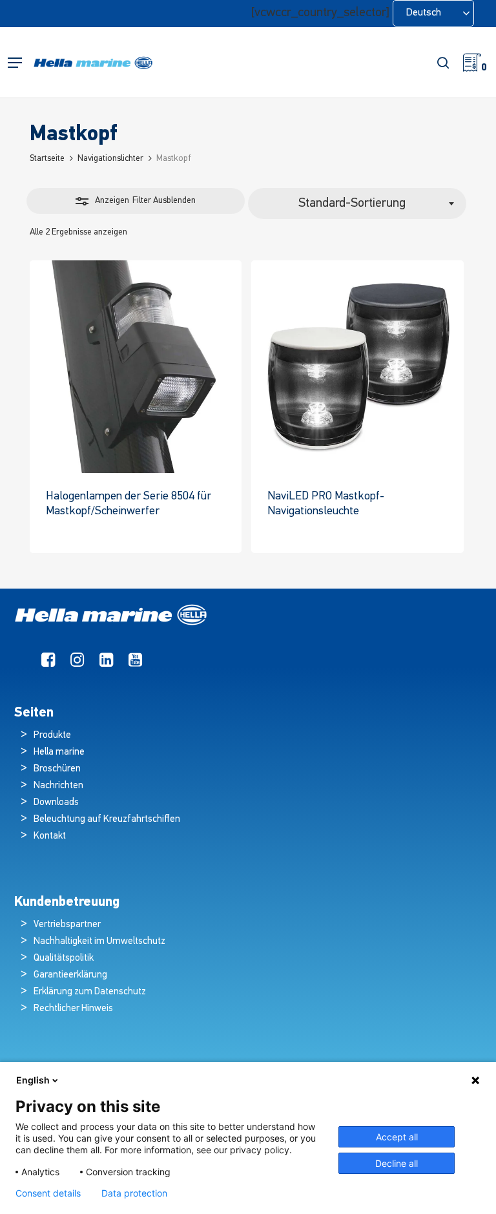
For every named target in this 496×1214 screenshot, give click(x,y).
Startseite (47, 158)
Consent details (48, 1193)
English (33, 1079)
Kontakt (50, 836)
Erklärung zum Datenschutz (90, 992)
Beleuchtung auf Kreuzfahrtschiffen (107, 819)
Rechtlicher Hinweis (73, 1009)
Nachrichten (58, 786)
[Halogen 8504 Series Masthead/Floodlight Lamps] (136, 366)
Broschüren (57, 769)
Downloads (56, 803)
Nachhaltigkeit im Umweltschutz (99, 942)
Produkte (52, 735)
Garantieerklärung (70, 975)
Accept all (397, 1136)
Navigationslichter (110, 158)
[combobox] (357, 203)
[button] (15, 63)
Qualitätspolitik (64, 958)
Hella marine (59, 752)
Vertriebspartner (67, 925)
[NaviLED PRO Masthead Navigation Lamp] (357, 366)
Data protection (134, 1193)
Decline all (396, 1163)
